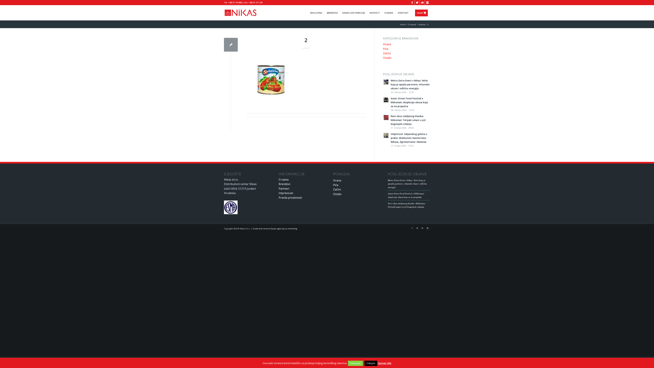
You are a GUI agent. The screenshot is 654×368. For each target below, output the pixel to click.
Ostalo (387, 58)
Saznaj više (384, 363)
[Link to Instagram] (427, 2)
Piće (385, 49)
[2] (231, 45)
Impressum (286, 193)
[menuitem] (316, 12)
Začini (387, 53)
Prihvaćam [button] (355, 363)
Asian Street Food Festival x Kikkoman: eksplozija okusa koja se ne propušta (406, 195)
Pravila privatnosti (290, 198)
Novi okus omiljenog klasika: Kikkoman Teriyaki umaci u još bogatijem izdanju (406, 205)
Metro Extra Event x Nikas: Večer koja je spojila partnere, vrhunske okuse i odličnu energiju (407, 184)
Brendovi (284, 184)
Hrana (387, 44)
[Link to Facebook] (412, 2)
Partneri (284, 188)
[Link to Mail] (422, 2)
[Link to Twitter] (417, 2)
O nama (284, 179)
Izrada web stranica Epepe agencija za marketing (275, 228)
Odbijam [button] (371, 363)
